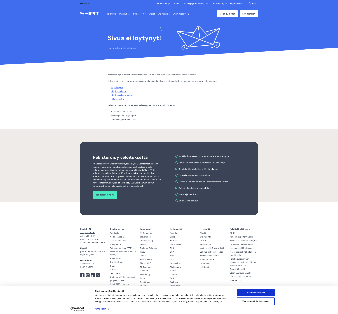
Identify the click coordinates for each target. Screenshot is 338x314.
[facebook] (82, 275)
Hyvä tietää (205, 229)
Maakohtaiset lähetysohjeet (242, 248)
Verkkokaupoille (117, 237)
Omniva (173, 274)
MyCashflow (145, 267)
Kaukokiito (175, 263)
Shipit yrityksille (118, 91)
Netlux (173, 270)
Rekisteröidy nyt (105, 194)
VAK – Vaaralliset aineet (240, 276)
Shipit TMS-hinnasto (119, 284)
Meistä (203, 233)
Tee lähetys (111, 13)
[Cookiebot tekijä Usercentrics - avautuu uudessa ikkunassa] (77, 309)
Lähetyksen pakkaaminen (241, 244)
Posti (172, 278)
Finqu (142, 252)
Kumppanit (205, 263)
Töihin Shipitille (207, 259)
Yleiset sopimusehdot (209, 255)
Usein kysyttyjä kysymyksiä (196, 3)
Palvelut (123, 13)
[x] (98, 275)
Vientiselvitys (235, 280)
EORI (232, 233)
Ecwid (143, 244)
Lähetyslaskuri (118, 99)
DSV (172, 252)
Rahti (112, 266)
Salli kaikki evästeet (256, 292)
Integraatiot (115, 244)
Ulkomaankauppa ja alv (240, 273)
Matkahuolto (175, 267)
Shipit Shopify (179, 13)
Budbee (173, 240)
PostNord (174, 282)
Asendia (173, 233)
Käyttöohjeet (117, 87)
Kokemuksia (205, 244)
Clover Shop (145, 237)
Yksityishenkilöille (118, 240)
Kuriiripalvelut (116, 262)
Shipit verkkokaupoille (122, 95)
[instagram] (88, 275)
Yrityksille (114, 233)
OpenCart (144, 270)
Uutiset (176, 3)
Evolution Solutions (148, 248)
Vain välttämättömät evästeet (255, 301)
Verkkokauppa (163, 3)
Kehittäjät (204, 267)
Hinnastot (137, 13)
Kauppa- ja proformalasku (241, 237)
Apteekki (114, 269)
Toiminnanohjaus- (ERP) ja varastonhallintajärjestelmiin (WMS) (123, 251)
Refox (142, 278)
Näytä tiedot (100, 309)
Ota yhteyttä (164, 13)
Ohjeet (152, 13)
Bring (172, 237)
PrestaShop (145, 274)
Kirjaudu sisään (237, 3)
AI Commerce (146, 233)
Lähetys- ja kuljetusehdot (211, 252)
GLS (172, 259)
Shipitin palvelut (117, 229)
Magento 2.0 (145, 263)
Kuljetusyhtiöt (116, 258)
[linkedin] (93, 275)
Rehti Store (145, 282)
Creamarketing (146, 240)
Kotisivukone (146, 259)
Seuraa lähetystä (219, 3)
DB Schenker (176, 244)
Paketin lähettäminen (240, 229)
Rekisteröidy (248, 13)
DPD (172, 248)
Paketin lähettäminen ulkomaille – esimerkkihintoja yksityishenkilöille (243, 262)
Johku (143, 255)
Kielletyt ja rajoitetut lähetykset (244, 240)
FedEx (173, 255)
